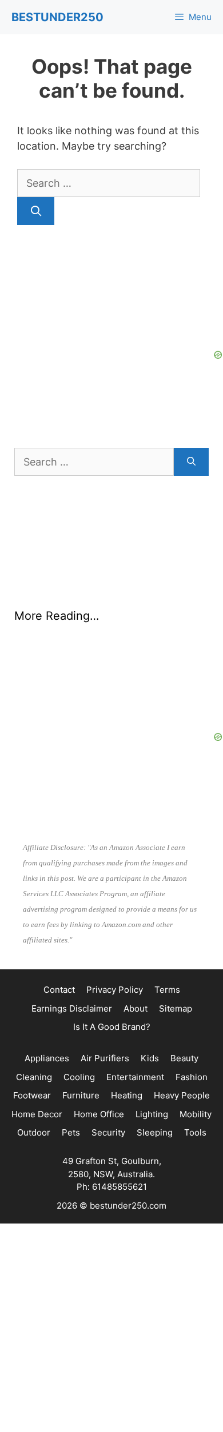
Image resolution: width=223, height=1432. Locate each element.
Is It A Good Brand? (111, 1026)
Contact (59, 989)
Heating (126, 1095)
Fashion (192, 1077)
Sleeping (155, 1132)
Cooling (79, 1077)
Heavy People (182, 1095)
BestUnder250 (57, 17)
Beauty (184, 1058)
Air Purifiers (105, 1058)
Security (108, 1132)
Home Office (99, 1114)
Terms (167, 989)
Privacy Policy (114, 989)
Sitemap (175, 1008)
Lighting (152, 1114)
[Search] (35, 211)
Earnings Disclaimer (71, 1008)
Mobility (196, 1114)
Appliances (47, 1058)
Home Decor (36, 1114)
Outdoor (33, 1132)
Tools (195, 1132)
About (136, 1008)
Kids (150, 1058)
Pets (71, 1132)
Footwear (32, 1095)
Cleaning (34, 1077)
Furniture (80, 1095)
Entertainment (135, 1077)
